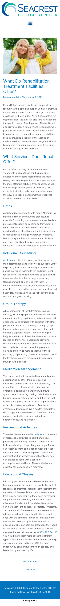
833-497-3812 (47, 532)
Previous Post (30, 561)
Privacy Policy (30, 600)
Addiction (8, 260)
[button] (30, 23)
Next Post (30, 569)
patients (38, 434)
